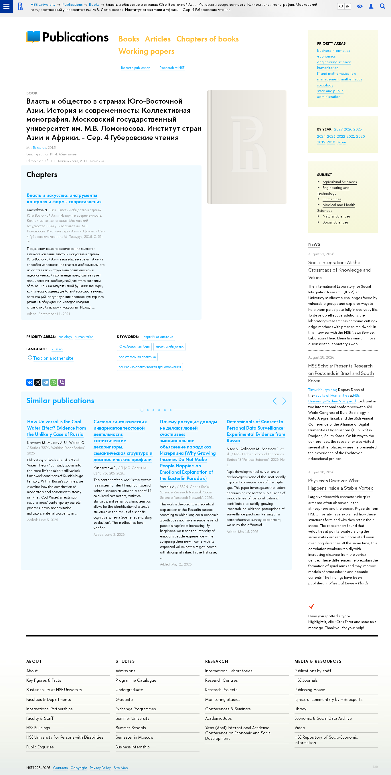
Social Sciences (335, 222)
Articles (158, 39)
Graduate (124, 699)
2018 (331, 142)
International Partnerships (49, 708)
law (353, 73)
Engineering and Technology (333, 190)
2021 (351, 136)
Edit (375, 767)
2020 (360, 136)
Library (300, 708)
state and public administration (330, 93)
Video (300, 727)
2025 (358, 129)
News (314, 244)
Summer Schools (131, 727)
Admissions (125, 670)
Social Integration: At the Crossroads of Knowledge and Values (339, 270)
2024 (321, 136)
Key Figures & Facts (43, 680)
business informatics (333, 50)
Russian (57, 349)
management (328, 79)
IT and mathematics (333, 73)
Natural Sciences (336, 216)
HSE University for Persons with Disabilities (64, 737)
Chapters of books (207, 39)
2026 (348, 129)
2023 (331, 136)
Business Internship (133, 747)
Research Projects (221, 689)
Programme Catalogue (136, 680)
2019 (321, 142)
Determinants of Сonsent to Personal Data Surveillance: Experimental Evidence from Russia (256, 431)
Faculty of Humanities (331, 395)
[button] (142, 410)
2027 (338, 129)
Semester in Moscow (134, 737)
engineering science (334, 61)
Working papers (146, 51)
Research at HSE (172, 68)
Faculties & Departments (48, 699)
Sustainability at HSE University (54, 689)
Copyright (78, 767)
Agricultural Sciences (340, 181)
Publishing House (310, 689)
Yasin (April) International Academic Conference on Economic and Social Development (238, 733)
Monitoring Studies (222, 699)
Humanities (332, 198)
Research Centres (221, 680)
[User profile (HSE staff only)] (371, 6)
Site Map (121, 767)
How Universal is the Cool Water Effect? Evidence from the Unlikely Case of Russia (56, 427)
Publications (75, 37)
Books (129, 39)
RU (341, 6)
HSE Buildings (38, 727)
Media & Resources (318, 661)
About (34, 661)
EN (347, 6)
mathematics (351, 79)
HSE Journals (306, 680)
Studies (125, 661)
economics (326, 56)
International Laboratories (228, 670)
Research (217, 661)
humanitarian (327, 67)
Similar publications (60, 401)
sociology (325, 85)
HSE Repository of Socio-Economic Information (326, 739)
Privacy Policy (100, 767)
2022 (341, 136)
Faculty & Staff (40, 718)
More (341, 142)
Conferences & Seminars (227, 708)
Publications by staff (313, 670)
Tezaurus (39, 147)
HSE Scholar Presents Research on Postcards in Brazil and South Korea (341, 373)
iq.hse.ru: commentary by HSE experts (328, 699)
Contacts (60, 767)
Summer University (132, 718)
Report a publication (135, 68)
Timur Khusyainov (322, 389)
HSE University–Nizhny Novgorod (334, 398)
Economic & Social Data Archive (323, 718)
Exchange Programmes (136, 708)
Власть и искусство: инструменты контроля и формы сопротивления (64, 198)
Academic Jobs (218, 718)
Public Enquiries (40, 747)
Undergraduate (129, 689)
